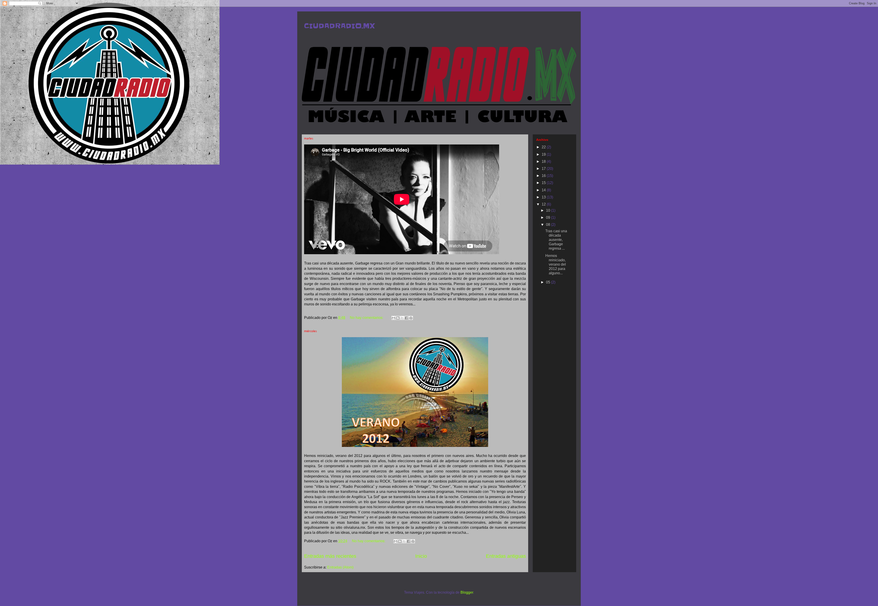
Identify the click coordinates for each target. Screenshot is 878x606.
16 (544, 176)
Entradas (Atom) (340, 567)
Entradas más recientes (330, 556)
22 (544, 147)
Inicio (421, 556)
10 (548, 210)
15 (544, 183)
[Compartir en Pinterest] (411, 318)
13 (544, 197)
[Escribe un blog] (398, 318)
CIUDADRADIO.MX (339, 26)
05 (548, 282)
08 (548, 225)
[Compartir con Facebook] (406, 318)
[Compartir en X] (402, 318)
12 (544, 204)
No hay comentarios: (367, 318)
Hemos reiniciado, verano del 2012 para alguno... (555, 264)
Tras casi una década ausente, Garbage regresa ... (556, 240)
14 (544, 190)
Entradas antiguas (506, 556)
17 (544, 169)
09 (548, 217)
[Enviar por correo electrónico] (393, 318)
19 (544, 154)
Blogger (466, 592)
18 (544, 161)
